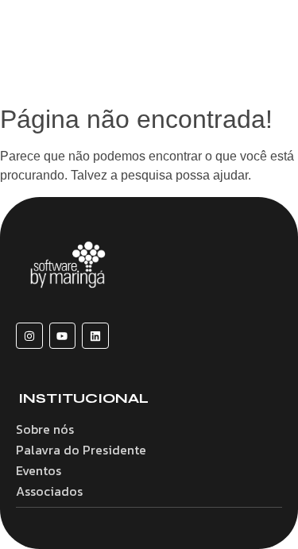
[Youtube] (62, 336)
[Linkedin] (95, 336)
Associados (49, 491)
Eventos (38, 470)
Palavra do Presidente (81, 449)
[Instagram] (29, 336)
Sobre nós (45, 429)
